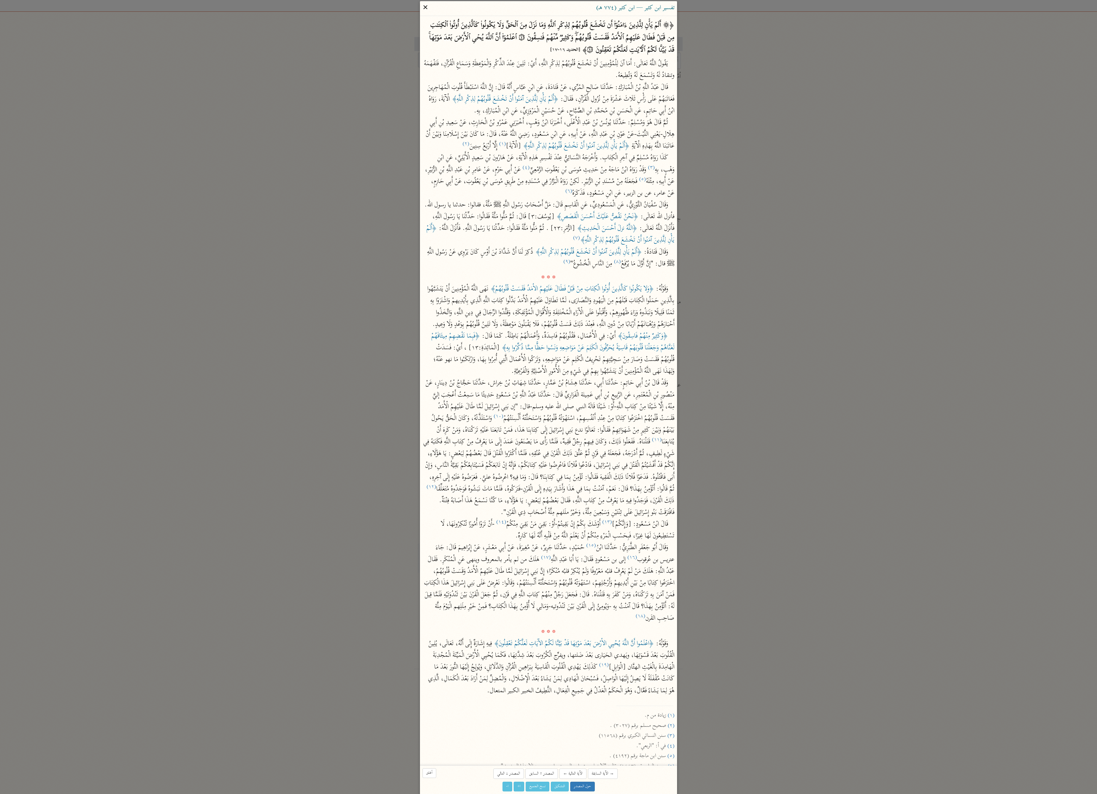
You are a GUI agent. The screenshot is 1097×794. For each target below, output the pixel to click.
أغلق (429, 773)
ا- (507, 786)
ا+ (519, 786)
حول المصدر (582, 786)
